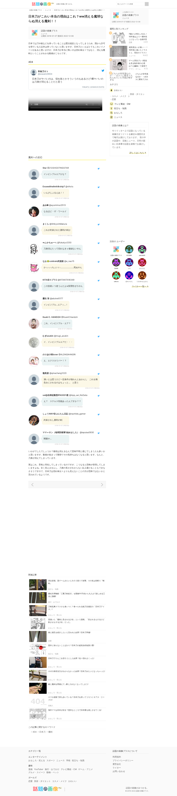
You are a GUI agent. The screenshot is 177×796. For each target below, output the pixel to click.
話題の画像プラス (49, 30)
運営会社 (117, 764)
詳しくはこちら (137, 153)
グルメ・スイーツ (36, 772)
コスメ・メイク (119, 96)
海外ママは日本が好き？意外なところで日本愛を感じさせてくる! (74, 710)
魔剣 (50, 732)
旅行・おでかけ (54, 602)
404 (35, 732)
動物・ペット (53, 772)
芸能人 (50, 706)
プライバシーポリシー (123, 760)
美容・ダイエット (136, 95)
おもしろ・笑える (55, 615)
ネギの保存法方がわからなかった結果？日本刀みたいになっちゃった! (76, 671)
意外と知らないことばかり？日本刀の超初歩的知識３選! (71, 645)
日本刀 (42, 732)
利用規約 (117, 756)
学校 (68, 760)
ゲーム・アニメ (85, 769)
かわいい (118, 90)
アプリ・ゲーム (135, 69)
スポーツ (51, 760)
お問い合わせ (119, 771)
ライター (117, 767)
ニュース (132, 56)
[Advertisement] (67, 134)
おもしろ (118, 112)
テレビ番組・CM (122, 104)
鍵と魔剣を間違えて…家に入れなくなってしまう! (68, 684)
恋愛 (50, 641)
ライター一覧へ (139, 286)
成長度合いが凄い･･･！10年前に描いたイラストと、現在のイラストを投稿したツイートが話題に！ (138, 52)
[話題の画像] (41, 4)
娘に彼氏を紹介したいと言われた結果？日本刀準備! (69, 632)
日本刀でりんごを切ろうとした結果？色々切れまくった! (71, 658)
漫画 (30, 769)
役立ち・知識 (53, 589)
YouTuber (38, 769)
